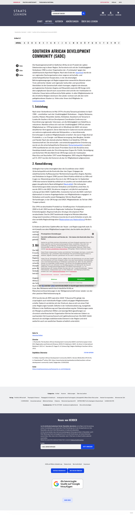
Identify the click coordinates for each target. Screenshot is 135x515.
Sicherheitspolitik (75, 145)
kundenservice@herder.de (70, 405)
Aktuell (18, 43)
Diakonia (57, 401)
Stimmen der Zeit (120, 397)
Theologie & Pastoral (46, 2)
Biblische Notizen (48, 401)
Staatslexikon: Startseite (20, 32)
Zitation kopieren (88, 352)
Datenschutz (67, 464)
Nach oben (67, 500)
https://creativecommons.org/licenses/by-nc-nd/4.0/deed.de (51, 369)
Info (120, 2)
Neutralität (68, 184)
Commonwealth (38, 101)
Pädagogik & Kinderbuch (48, 397)
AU (43, 286)
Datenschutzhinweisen (77, 440)
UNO (53, 286)
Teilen (21, 66)
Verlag (114, 2)
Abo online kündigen (85, 405)
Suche (53, 10)
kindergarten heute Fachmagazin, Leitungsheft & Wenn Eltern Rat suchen (77, 397)
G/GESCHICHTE (109, 401)
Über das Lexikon (89, 21)
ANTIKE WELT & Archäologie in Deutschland (90, 401)
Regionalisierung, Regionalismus (72, 219)
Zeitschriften (104, 2)
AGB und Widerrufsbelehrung (53, 464)
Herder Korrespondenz (106, 397)
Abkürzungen (72, 21)
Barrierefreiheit (77, 464)
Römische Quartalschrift (69, 401)
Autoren (59, 21)
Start (40, 21)
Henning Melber (37, 335)
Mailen (21, 75)
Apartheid (79, 73)
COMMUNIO (25, 401)
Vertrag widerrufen (59, 471)
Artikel (48, 21)
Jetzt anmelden (87, 447)
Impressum (87, 464)
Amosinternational (35, 401)
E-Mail (43, 443)
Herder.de (16, 2)
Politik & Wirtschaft (29, 2)
